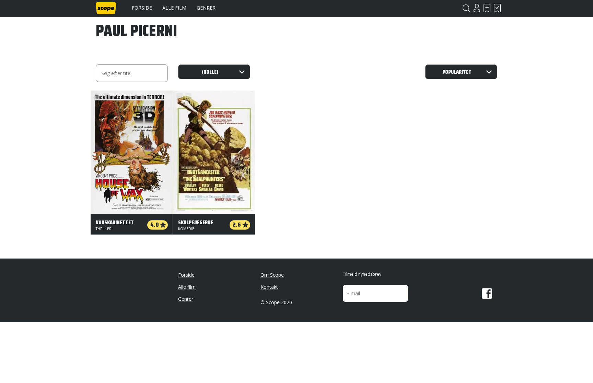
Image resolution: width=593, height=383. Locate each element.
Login (477, 8)
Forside (142, 7)
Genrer (206, 7)
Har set (497, 8)
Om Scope (272, 275)
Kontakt (269, 287)
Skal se (487, 8)
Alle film (174, 7)
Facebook (487, 293)
